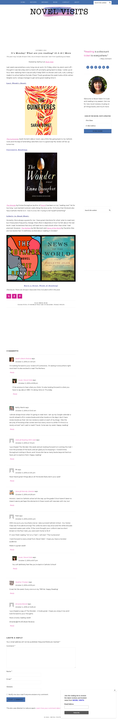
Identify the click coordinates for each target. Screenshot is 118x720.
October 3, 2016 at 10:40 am (25, 410)
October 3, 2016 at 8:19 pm (25, 585)
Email (9, 679)
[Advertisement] (59, 33)
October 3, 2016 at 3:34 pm (25, 473)
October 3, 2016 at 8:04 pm (25, 519)
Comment (10, 646)
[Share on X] (8, 296)
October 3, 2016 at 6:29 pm (25, 494)
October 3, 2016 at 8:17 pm (28, 560)
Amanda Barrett (21, 604)
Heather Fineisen (21, 582)
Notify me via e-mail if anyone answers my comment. (28, 694)
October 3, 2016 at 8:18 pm (28, 383)
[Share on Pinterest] (20, 296)
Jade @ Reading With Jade (25, 440)
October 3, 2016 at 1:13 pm (24, 443)
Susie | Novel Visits (25, 380)
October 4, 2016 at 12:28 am (25, 607)
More (46, 303)
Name (9, 671)
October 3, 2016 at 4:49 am (25, 362)
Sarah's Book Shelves (23, 358)
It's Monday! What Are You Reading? (40, 304)
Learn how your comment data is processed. (53, 708)
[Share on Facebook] (14, 296)
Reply (12, 372)
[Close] (115, 690)
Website (9, 687)
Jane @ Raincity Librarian (24, 491)
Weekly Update (59, 304)
